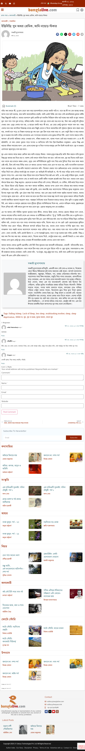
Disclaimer (28, 748)
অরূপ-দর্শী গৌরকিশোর (7, 727)
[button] (43, 3)
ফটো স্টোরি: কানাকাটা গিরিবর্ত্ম (9, 640)
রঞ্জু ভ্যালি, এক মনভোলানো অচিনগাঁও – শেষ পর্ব (13, 569)
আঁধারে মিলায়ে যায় (10, 455)
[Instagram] (14, 3)
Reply (3, 335)
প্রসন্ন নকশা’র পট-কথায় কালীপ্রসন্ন (12, 500)
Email (4, 392)
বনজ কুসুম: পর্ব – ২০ (11, 522)
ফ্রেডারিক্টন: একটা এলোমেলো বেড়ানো (51, 555)
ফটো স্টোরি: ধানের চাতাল (54, 628)
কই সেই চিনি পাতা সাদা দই (13, 592)
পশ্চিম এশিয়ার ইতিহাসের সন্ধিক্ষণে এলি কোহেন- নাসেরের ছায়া (53, 593)
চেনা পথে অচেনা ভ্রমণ (11, 555)
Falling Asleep (15, 313)
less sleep (40, 313)
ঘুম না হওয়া (31, 317)
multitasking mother (55, 313)
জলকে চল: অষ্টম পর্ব (11, 673)
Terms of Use (44, 748)
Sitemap (76, 748)
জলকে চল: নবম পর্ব (51, 661)
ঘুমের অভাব (40, 317)
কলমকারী (12, 15)
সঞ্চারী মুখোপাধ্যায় (17, 32)
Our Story (19, 748)
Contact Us (68, 748)
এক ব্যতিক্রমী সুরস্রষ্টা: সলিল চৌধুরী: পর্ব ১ (55, 489)
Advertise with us (56, 748)
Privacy (35, 748)
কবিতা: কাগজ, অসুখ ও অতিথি (12, 467)
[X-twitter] (6, 3)
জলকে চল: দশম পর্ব (51, 455)
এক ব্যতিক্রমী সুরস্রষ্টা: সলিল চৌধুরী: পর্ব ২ (13, 489)
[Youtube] (10, 3)
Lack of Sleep (29, 313)
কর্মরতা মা (19, 317)
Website (4, 401)
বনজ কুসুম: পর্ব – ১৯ (11, 534)
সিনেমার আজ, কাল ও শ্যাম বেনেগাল (13, 607)
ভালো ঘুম (49, 317)
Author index (10, 748)
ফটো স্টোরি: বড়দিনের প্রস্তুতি (11, 628)
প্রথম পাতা (4, 15)
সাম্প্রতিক (12, 21)
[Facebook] (2, 3)
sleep (68, 313)
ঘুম (25, 317)
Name (4, 383)
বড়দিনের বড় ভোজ (51, 522)
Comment (6, 373)
